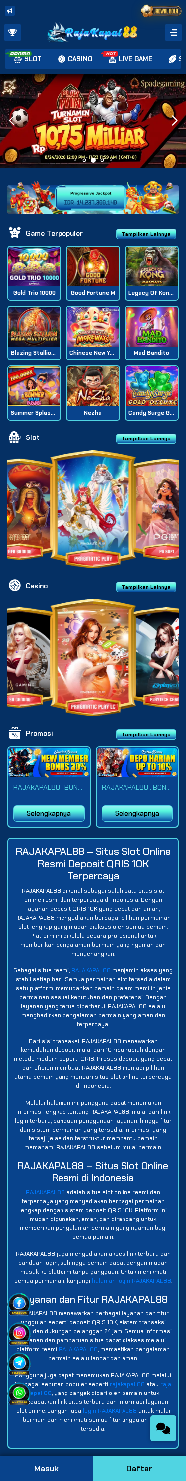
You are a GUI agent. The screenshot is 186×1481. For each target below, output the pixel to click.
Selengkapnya (49, 813)
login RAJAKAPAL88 (110, 1411)
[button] (174, 121)
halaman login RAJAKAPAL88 (131, 1281)
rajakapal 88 (127, 1384)
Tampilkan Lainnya (146, 234)
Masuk (46, 1468)
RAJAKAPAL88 (91, 970)
